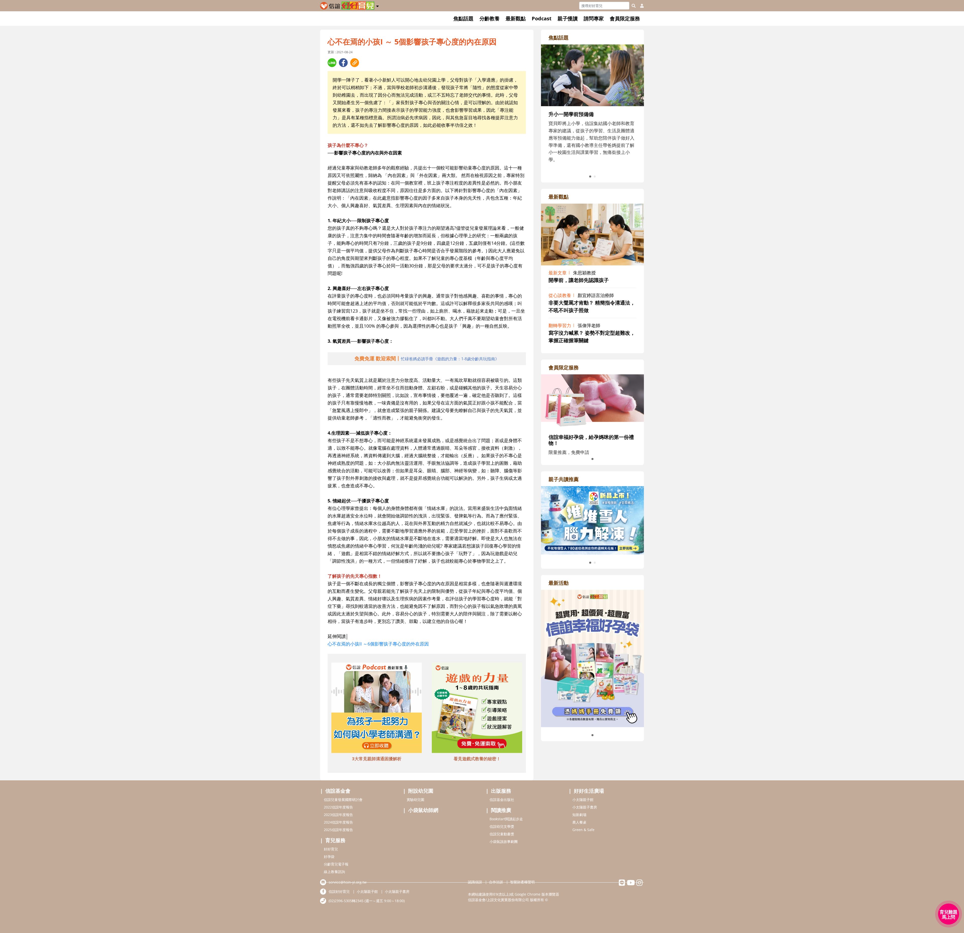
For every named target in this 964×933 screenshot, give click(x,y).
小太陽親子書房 (584, 807)
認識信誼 (475, 882)
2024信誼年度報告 (338, 822)
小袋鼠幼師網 (423, 810)
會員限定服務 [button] (625, 18)
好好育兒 (331, 849)
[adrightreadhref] (592, 520)
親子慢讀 (568, 18)
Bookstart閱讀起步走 (506, 819)
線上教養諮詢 (334, 871)
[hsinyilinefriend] (622, 884)
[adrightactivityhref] (592, 658)
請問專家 (594, 18)
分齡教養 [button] (489, 18)
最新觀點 (516, 18)
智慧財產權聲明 (522, 882)
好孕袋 (329, 856)
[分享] (332, 62)
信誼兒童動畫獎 (502, 834)
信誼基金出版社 (502, 799)
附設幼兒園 (420, 790)
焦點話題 (463, 18)
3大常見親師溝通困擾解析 (376, 759)
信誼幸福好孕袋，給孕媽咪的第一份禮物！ (591, 440)
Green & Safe (583, 829)
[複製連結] (354, 62)
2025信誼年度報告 (338, 829)
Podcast (542, 18)
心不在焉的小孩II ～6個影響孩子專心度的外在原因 (378, 644)
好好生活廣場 (589, 790)
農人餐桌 (579, 822)
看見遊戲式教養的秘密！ (477, 759)
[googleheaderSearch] (633, 6)
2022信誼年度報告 (338, 807)
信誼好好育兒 (339, 891)
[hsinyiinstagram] (639, 884)
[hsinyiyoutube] (630, 884)
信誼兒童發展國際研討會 (343, 799)
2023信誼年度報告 (338, 814)
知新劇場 (579, 814)
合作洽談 (496, 882)
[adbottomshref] (376, 709)
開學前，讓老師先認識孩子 (579, 280)
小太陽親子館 (582, 799)
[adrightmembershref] (592, 401)
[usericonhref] (640, 6)
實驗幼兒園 (415, 799)
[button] (377, 5)
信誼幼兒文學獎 (502, 826)
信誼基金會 (337, 790)
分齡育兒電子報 (336, 864)
